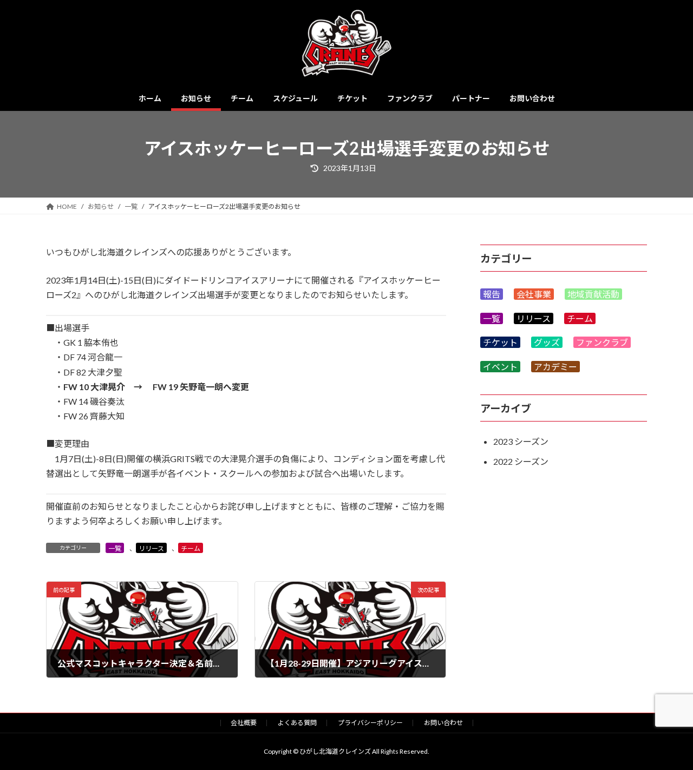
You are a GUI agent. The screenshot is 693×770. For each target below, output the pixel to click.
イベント (500, 366)
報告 (491, 294)
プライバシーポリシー (370, 723)
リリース (151, 548)
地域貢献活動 (593, 294)
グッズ (547, 343)
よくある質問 (297, 723)
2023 (503, 441)
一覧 (114, 548)
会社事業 (534, 294)
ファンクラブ (602, 343)
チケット (500, 343)
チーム (190, 548)
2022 (503, 461)
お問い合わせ (443, 723)
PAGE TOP (666, 736)
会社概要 (244, 723)
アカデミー (555, 366)
